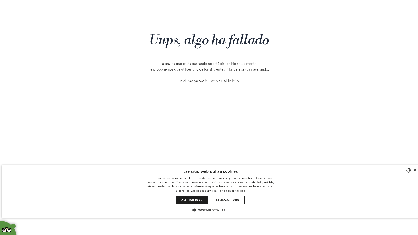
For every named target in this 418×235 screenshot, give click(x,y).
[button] (210, 209)
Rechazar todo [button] (227, 200)
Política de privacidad (231, 191)
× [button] (414, 170)
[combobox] (408, 170)
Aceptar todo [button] (192, 200)
